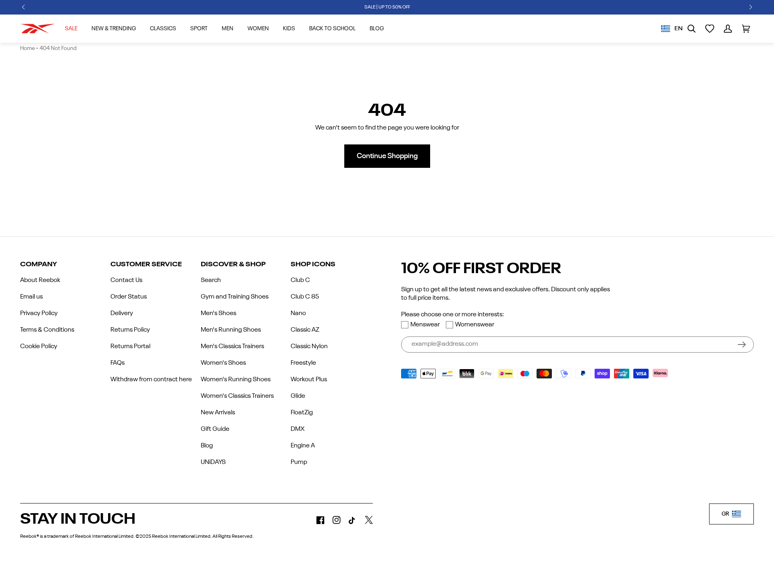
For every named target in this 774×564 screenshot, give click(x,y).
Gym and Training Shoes (234, 297)
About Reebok (40, 280)
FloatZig (302, 412)
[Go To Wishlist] (710, 29)
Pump (299, 462)
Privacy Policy (39, 313)
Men (227, 28)
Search (211, 280)
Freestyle (303, 363)
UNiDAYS (213, 462)
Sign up (742, 344)
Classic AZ (305, 330)
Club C (300, 280)
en (678, 28)
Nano (298, 313)
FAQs (117, 363)
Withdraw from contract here (151, 379)
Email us (31, 297)
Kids (289, 28)
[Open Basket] (746, 29)
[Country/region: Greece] (665, 28)
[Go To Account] (728, 29)
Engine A (303, 446)
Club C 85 (305, 297)
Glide (298, 396)
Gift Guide (215, 429)
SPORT (199, 28)
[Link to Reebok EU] (37, 28)
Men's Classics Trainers (232, 346)
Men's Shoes (218, 313)
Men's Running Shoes (231, 330)
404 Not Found (58, 48)
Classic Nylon (309, 346)
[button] (23, 7)
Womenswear (474, 325)
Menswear (425, 325)
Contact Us (126, 280)
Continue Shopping (387, 156)
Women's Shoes (223, 363)
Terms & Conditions (47, 330)
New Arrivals (218, 412)
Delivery (121, 313)
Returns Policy (130, 330)
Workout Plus (309, 379)
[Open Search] (692, 29)
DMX (298, 429)
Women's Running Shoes (235, 379)
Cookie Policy (38, 346)
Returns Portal (130, 346)
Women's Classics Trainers (237, 396)
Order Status (128, 297)
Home (27, 48)
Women (258, 28)
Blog (207, 446)
